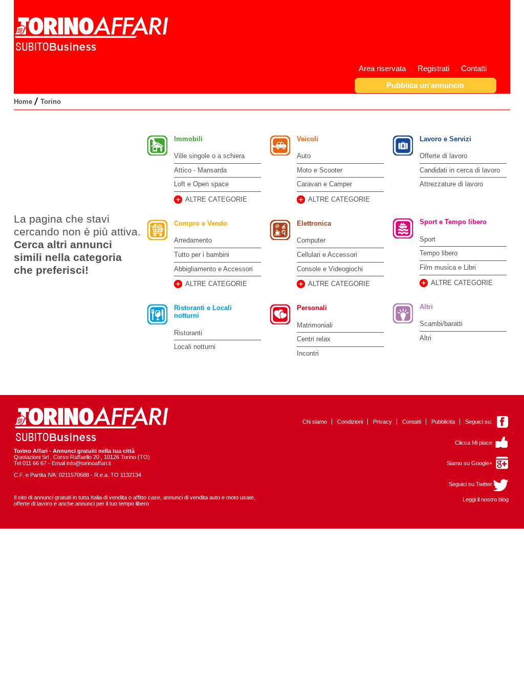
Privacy (382, 422)
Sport (427, 239)
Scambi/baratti (441, 323)
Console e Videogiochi (330, 269)
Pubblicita (443, 422)
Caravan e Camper (324, 184)
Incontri (308, 353)
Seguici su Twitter (470, 484)
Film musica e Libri (448, 267)
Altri (426, 307)
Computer (311, 240)
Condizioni (350, 422)
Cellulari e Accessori (327, 254)
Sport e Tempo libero (453, 222)
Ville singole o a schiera (209, 156)
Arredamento (193, 240)
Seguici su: (478, 422)
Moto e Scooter (319, 170)
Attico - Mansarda (200, 170)
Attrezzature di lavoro (451, 184)
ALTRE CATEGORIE (216, 199)
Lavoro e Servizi (445, 139)
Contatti (411, 422)
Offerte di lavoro (443, 156)
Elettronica (314, 223)
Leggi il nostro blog (486, 499)
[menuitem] (386, 68)
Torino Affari (31, 451)
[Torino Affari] (93, 49)
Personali (312, 308)
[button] (426, 85)
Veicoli (307, 139)
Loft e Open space (201, 184)
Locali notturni (194, 347)
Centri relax (314, 339)
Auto (304, 156)
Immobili (188, 139)
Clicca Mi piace (473, 443)
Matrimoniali (315, 325)
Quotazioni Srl (31, 457)
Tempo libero (438, 253)
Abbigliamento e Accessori (213, 269)
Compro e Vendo (200, 223)
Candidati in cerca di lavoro (460, 170)
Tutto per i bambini (201, 254)
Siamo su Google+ (469, 463)
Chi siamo (314, 422)
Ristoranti (188, 333)
